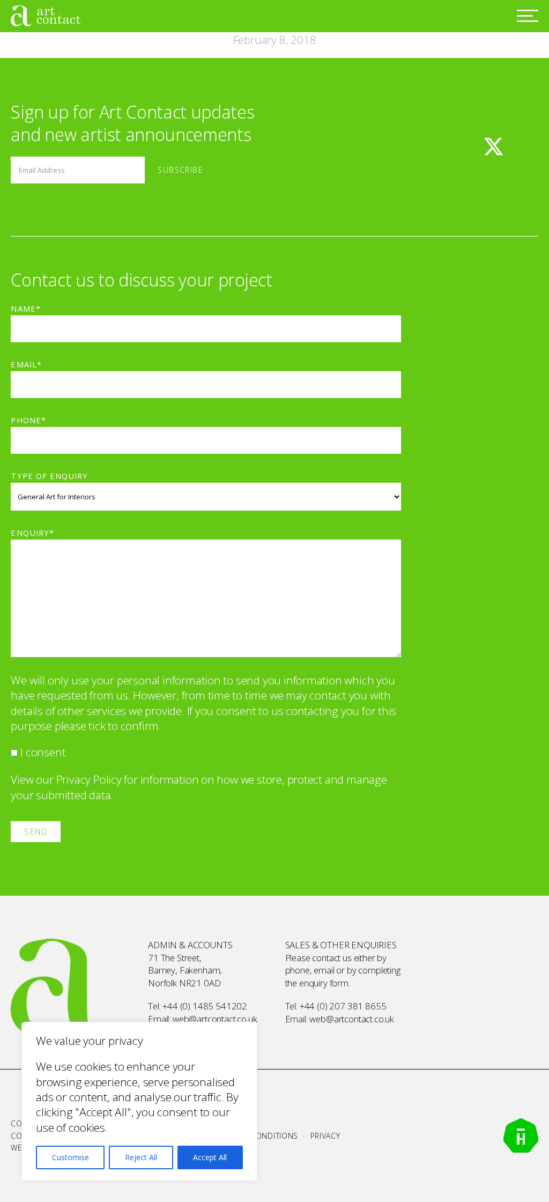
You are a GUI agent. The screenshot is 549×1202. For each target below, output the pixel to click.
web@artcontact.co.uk (215, 1019)
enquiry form (323, 983)
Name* (25, 308)
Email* (26, 364)
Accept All (210, 1157)
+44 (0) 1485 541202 (204, 1006)
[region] (139, 1101)
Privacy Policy (89, 779)
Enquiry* (32, 532)
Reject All (141, 1157)
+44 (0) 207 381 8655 (343, 1006)
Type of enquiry (49, 475)
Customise (70, 1157)
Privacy (325, 1136)
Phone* (28, 420)
